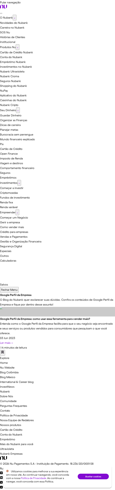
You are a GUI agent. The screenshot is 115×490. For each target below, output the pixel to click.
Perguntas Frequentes (13, 405)
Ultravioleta (7, 448)
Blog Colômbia (9, 372)
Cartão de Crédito (11, 429)
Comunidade (8, 401)
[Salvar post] (2, 353)
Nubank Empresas (11, 453)
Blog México (7, 377)
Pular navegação (10, 2)
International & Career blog (17, 381)
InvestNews (7, 386)
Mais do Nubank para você (16, 444)
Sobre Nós (6, 396)
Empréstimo (7, 439)
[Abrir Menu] (1, 13)
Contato (5, 410)
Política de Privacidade (14, 415)
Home (4, 362)
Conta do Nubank (11, 434)
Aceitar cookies (93, 476)
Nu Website (7, 367)
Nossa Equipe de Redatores (17, 420)
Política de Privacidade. (34, 478)
